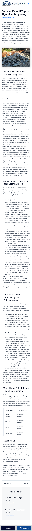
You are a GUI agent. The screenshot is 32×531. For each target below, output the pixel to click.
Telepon (8, 528)
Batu (6, 503)
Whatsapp (24, 528)
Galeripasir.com (6, 5)
